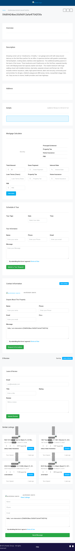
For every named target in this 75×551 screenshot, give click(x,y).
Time (51, 216)
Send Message (37, 535)
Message (9, 244)
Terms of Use (35, 261)
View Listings (64, 283)
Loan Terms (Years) (13, 174)
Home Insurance (55, 174)
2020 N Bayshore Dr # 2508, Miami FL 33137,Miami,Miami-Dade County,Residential (32, 466)
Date (29, 216)
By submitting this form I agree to (24, 261)
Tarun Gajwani (10, 455)
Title (7, 389)
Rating (41, 389)
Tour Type (9, 216)
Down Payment (33, 165)
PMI (7, 183)
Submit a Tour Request (16, 267)
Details (30, 448)
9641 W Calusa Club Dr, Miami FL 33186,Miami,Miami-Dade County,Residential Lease (33, 440)
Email (52, 235)
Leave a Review (67, 358)
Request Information (15, 347)
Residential (15, 463)
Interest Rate (54, 165)
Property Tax (32, 174)
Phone (30, 235)
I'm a (40, 315)
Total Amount (11, 165)
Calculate (11, 193)
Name (8, 235)
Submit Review (13, 416)
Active (14, 442)
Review (8, 398)
